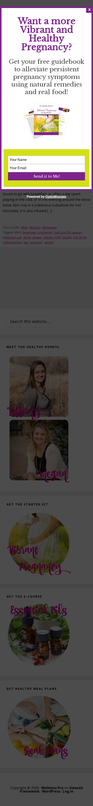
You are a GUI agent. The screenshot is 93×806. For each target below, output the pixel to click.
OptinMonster (55, 196)
